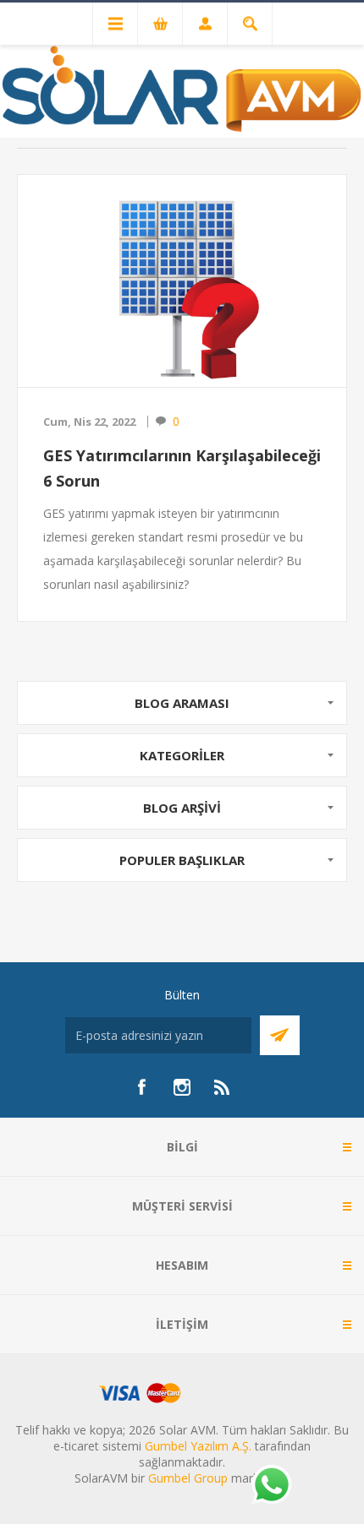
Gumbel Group (188, 1478)
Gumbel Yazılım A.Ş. (198, 1446)
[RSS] (222, 1087)
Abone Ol (280, 1035)
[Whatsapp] (270, 1486)
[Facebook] (141, 1087)
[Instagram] (182, 1087)
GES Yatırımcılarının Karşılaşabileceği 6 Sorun (182, 468)
